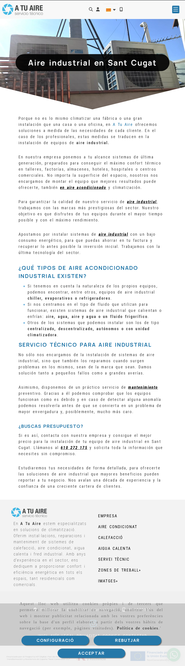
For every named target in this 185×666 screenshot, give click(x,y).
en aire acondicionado (83, 187)
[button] (98, 9)
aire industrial (142, 201)
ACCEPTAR (91, 653)
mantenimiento (143, 387)
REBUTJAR (127, 640)
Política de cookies (137, 628)
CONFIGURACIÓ (55, 640)
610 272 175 (74, 447)
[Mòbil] (121, 9)
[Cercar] (91, 9)
